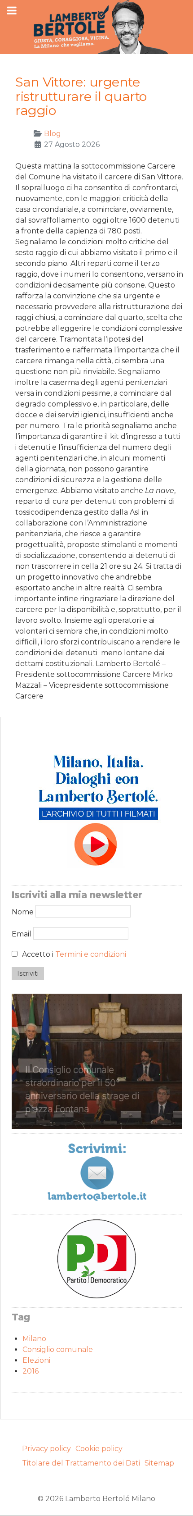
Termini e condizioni (90, 954)
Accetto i (73, 954)
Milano (34, 1338)
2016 (30, 1371)
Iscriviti (28, 973)
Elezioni (36, 1360)
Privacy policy (46, 1448)
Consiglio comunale (57, 1349)
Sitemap (159, 1463)
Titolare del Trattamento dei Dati (81, 1463)
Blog (52, 133)
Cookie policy (99, 1448)
